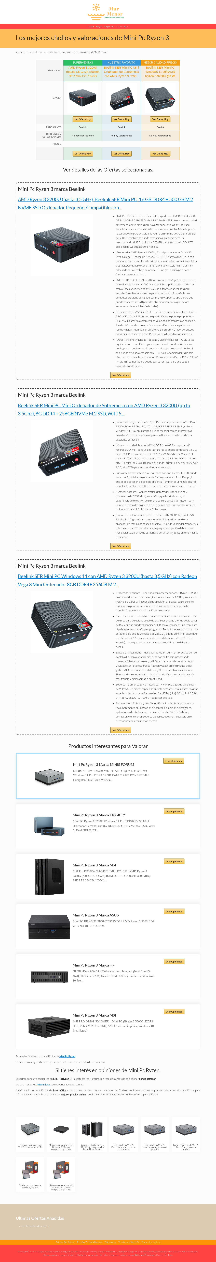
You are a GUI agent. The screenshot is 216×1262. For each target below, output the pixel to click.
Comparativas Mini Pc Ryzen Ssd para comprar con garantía (155, 1147)
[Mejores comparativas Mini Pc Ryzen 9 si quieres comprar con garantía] (61, 1170)
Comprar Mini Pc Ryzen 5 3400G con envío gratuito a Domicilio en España (92, 1147)
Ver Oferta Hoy (83, 119)
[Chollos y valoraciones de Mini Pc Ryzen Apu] (30, 1170)
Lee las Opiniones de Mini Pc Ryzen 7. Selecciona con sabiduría (186, 1147)
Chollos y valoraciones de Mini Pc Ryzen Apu (30, 1186)
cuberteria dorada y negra (34, 1225)
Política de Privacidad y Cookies (149, 1255)
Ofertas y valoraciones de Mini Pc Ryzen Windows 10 (30, 1146)
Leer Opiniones (174, 760)
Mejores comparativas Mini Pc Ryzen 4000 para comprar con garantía (61, 1147)
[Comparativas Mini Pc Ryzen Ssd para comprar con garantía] (154, 1129)
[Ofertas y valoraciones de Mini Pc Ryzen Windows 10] (30, 1129)
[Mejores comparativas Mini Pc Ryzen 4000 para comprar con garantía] (61, 1129)
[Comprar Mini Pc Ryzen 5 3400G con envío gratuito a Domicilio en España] (92, 1129)
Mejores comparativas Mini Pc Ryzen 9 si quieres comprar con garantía (61, 1187)
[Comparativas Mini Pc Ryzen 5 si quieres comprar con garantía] (123, 1129)
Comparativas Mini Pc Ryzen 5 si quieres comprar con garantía (123, 1147)
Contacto (169, 1255)
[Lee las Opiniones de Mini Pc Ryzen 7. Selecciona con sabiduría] (185, 1129)
